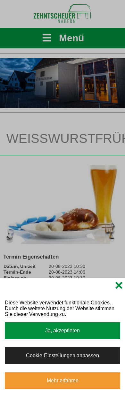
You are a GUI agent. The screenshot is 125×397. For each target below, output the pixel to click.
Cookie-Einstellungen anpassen (62, 355)
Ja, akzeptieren (62, 330)
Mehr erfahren (63, 380)
